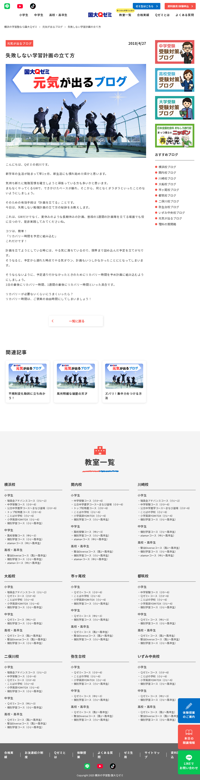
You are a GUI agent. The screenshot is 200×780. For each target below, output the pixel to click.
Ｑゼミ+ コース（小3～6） (22, 596)
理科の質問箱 (167, 224)
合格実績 (143, 15)
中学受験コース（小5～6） (155, 592)
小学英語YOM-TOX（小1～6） (24, 519)
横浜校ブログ (167, 167)
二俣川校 (11, 656)
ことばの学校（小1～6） (21, 516)
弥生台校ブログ (169, 207)
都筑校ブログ (167, 195)
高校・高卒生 (58, 15)
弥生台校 (78, 656)
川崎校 (143, 484)
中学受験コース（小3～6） (22, 504)
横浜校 (9, 484)
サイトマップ (152, 754)
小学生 (24, 15)
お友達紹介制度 (34, 754)
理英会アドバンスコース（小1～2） (27, 500)
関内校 (76, 484)
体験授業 (81, 754)
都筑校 (143, 575)
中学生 (38, 15)
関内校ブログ (167, 172)
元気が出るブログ (170, 218)
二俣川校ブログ (169, 201)
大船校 (9, 575)
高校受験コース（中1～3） (22, 535)
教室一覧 (125, 15)
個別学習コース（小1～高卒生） (25, 523)
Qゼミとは (162, 15)
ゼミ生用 (128, 754)
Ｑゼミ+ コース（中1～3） (22, 619)
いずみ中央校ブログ (172, 212)
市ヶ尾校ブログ (169, 190)
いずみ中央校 (149, 656)
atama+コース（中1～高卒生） (24, 543)
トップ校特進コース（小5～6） (25, 512)
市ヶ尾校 (78, 575)
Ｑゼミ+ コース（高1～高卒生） (25, 635)
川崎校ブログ (167, 178)
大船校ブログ (167, 184)
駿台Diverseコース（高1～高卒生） (27, 555)
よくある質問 (185, 15)
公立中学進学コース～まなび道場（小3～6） (32, 508)
